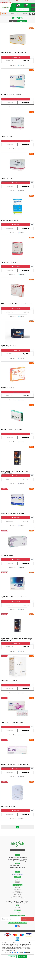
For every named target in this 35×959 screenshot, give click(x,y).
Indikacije (25, 13)
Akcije (3, 13)
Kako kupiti (17, 887)
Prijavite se (27, 919)
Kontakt (17, 881)
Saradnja (17, 882)
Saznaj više (12, 956)
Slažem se (22, 956)
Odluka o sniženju (17, 896)
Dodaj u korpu (17, 57)
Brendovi (12, 13)
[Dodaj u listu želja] (32, 57)
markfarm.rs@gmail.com (17, 874)
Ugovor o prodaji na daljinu (17, 897)
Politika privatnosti (17, 892)
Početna (13, 21)
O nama (17, 879)
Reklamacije (17, 894)
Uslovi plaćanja (17, 889)
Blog (19, 13)
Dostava (17, 891)
